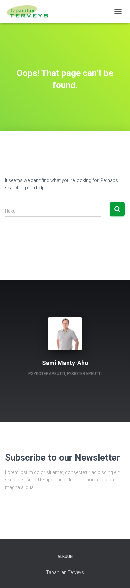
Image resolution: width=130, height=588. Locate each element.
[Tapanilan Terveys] (30, 11)
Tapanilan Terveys (65, 572)
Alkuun (65, 556)
